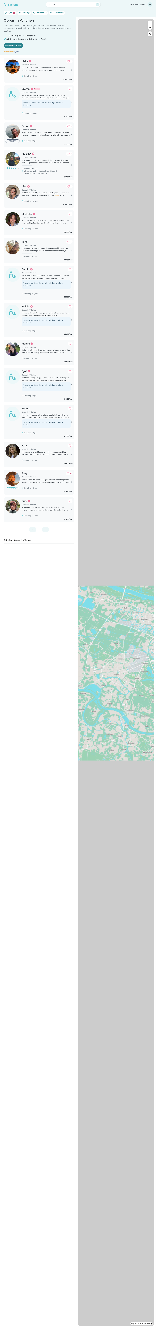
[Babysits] (11, 4)
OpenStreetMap (145, 1324)
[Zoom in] (150, 23)
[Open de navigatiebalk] (150, 4)
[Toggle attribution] (151, 1323)
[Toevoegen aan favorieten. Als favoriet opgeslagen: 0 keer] (70, 89)
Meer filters (57, 13)
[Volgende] (45, 529)
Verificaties (40, 13)
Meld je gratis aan (13, 45)
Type (10, 13)
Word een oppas (137, 4)
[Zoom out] (150, 27)
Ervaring (25, 13)
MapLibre (134, 1324)
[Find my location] (150, 33)
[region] (116, 672)
